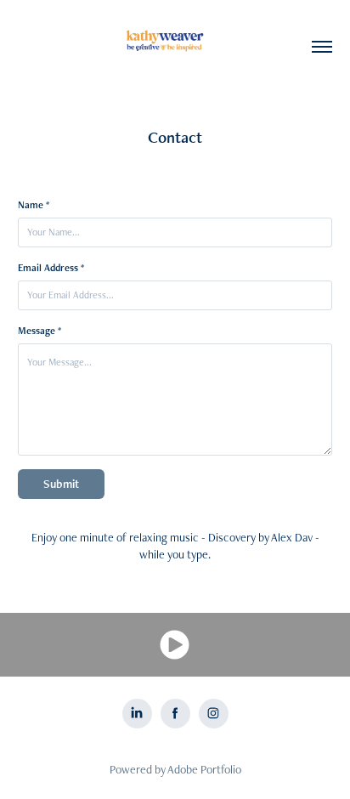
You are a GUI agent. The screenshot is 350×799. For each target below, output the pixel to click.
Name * (33, 205)
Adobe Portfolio (204, 769)
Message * (39, 330)
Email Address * (51, 268)
